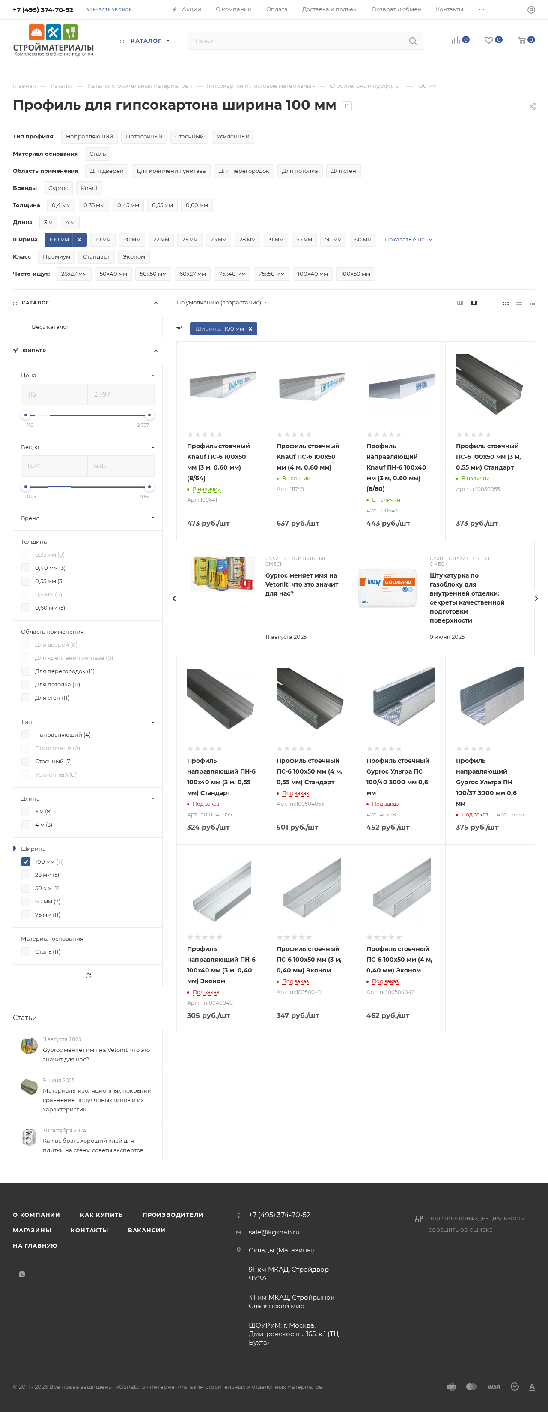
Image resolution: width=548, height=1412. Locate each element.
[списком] (519, 302)
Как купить (101, 1214)
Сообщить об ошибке (460, 1230)
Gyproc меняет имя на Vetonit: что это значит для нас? (301, 584)
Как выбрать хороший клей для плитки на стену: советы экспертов (93, 1145)
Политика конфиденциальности (477, 1219)
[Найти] (412, 41)
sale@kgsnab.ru (274, 1232)
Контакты (89, 1230)
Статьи (25, 1018)
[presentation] (174, 598)
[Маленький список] (460, 302)
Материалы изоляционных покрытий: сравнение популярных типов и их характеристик (98, 1100)
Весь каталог (50, 326)
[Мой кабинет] (531, 11)
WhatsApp (22, 1274)
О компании (36, 1214)
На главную (35, 1245)
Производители (173, 1214)
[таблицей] (532, 302)
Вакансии (147, 1230)
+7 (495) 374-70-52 (43, 10)
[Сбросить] (87, 976)
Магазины (32, 1230)
